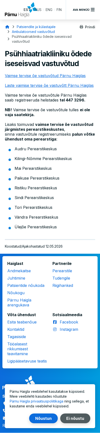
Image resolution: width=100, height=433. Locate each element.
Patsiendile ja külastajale (36, 27)
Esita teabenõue (22, 322)
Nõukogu (16, 292)
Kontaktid (15, 329)
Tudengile (61, 278)
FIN (59, 10)
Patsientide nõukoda (25, 285)
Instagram (69, 329)
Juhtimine (16, 278)
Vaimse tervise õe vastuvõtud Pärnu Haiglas (45, 75)
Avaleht (7, 26)
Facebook (69, 322)
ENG (49, 10)
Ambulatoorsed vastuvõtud (33, 32)
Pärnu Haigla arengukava (19, 302)
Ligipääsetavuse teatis (27, 361)
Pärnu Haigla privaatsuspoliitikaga (36, 401)
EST (27, 10)
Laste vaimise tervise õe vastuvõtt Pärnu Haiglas (49, 85)
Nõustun (43, 418)
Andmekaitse (19, 270)
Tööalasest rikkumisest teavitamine (17, 349)
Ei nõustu (75, 418)
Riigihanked (62, 285)
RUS (38, 10)
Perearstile (62, 270)
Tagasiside (16, 336)
